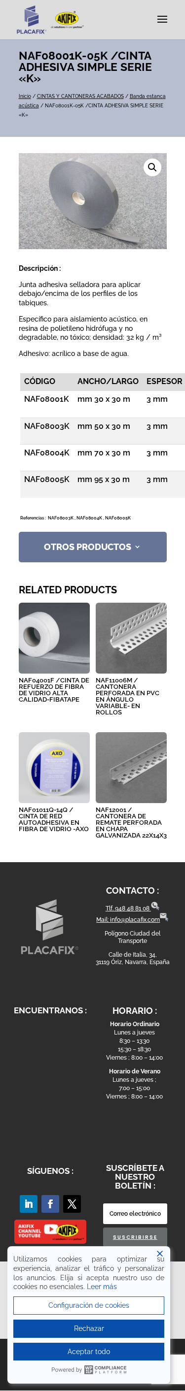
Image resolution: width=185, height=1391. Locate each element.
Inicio (25, 96)
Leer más (102, 1287)
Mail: (103, 919)
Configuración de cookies (88, 1305)
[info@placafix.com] (164, 919)
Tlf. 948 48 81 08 (128, 908)
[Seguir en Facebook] (50, 1204)
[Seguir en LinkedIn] (28, 1204)
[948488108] (155, 908)
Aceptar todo (89, 1352)
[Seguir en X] (72, 1204)
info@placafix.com (135, 919)
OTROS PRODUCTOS (87, 547)
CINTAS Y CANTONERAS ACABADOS (80, 96)
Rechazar (89, 1328)
